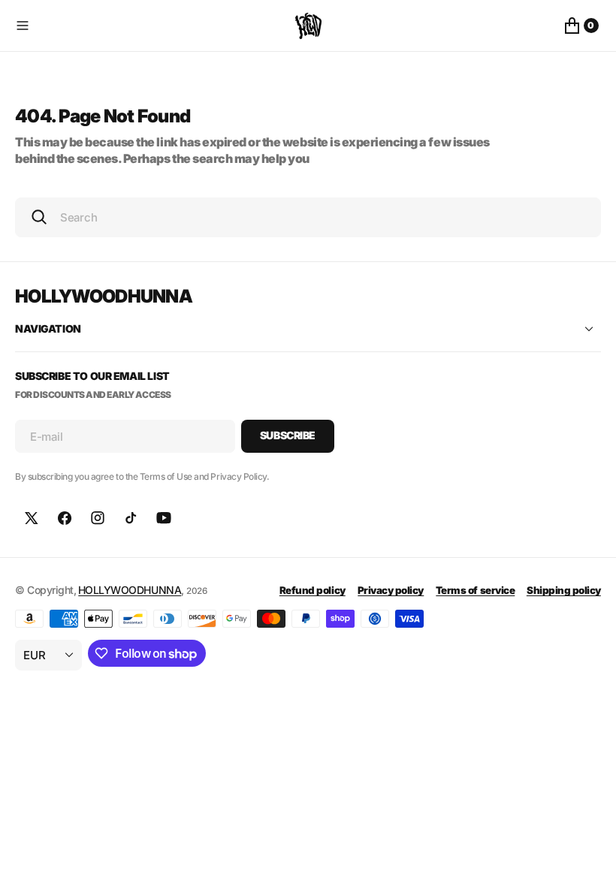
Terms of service (475, 590)
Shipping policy (564, 590)
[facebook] (64, 518)
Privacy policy (391, 590)
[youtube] (163, 518)
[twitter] (31, 518)
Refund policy (312, 590)
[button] (152, 25)
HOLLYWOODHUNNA (129, 589)
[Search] (39, 217)
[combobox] (308, 217)
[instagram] (97, 518)
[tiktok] (130, 518)
